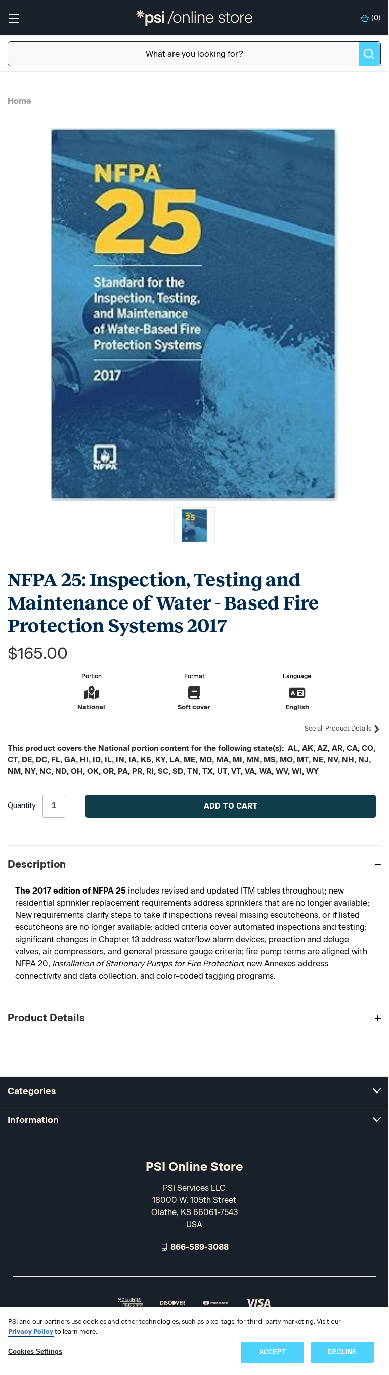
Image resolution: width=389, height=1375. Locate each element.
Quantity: (22, 806)
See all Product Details (339, 728)
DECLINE (342, 1352)
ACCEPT (272, 1352)
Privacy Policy (30, 1332)
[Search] (369, 54)
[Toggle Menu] (14, 18)
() (376, 18)
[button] (194, 863)
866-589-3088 (199, 1246)
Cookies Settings (35, 1351)
